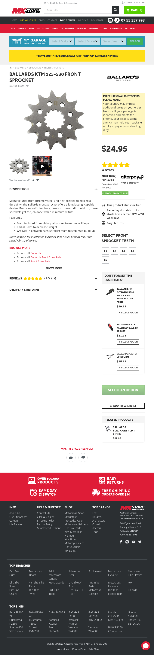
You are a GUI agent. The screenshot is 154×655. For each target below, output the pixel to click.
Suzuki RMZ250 (34, 629)
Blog (42, 20)
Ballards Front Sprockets (46, 257)
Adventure (116, 28)
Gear (31, 28)
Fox (94, 513)
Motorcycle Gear (74, 543)
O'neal (96, 524)
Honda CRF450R (133, 614)
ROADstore (97, 20)
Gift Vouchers (28, 20)
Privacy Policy (79, 648)
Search (135, 41)
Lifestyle (93, 28)
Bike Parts (20, 67)
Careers (14, 520)
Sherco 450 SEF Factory (16, 629)
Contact (52, 20)
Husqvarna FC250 (15, 621)
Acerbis (96, 528)
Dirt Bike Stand (14, 584)
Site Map (94, 648)
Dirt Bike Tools (54, 592)
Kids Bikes (71, 539)
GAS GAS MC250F (93, 614)
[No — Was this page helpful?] (37, 180)
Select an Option (123, 390)
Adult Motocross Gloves (55, 574)
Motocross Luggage (94, 592)
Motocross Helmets (76, 524)
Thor (95, 532)
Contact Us (43, 513)
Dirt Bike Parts (73, 528)
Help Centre (68, 20)
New (13, 28)
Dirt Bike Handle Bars (115, 592)
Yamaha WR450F (93, 629)
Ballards (36, 253)
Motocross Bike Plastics (135, 573)
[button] (145, 645)
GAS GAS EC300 (74, 614)
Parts (55, 28)
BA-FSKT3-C (20, 86)
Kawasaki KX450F (74, 621)
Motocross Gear (74, 513)
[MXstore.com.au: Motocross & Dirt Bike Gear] (26, 11)
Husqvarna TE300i (35, 621)
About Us (14, 513)
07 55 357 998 (133, 20)
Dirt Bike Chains (14, 592)
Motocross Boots (35, 573)
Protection (43, 28)
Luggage (81, 28)
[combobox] (61, 41)
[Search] (115, 10)
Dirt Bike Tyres (34, 592)
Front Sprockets (54, 67)
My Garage (15, 524)
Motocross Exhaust (114, 573)
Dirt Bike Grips (14, 573)
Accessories (67, 28)
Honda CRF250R (113, 614)
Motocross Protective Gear (74, 518)
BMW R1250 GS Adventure (116, 629)
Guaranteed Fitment (49, 528)
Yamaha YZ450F (73, 629)
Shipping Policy (45, 520)
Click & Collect (45, 517)
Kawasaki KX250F (54, 621)
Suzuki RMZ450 (54, 629)
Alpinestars (98, 520)
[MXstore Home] (132, 508)
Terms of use (62, 648)
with (77, 55)
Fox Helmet (95, 571)
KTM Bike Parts (93, 584)
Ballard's (130, 28)
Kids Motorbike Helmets (73, 533)
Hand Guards (56, 582)
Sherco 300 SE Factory (134, 621)
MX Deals (83, 20)
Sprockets (35, 67)
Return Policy (44, 524)
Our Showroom (18, 517)
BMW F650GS (57, 612)
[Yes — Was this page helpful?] (33, 180)
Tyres (104, 28)
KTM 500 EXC (116, 620)
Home (14, 20)
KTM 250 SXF (96, 620)
